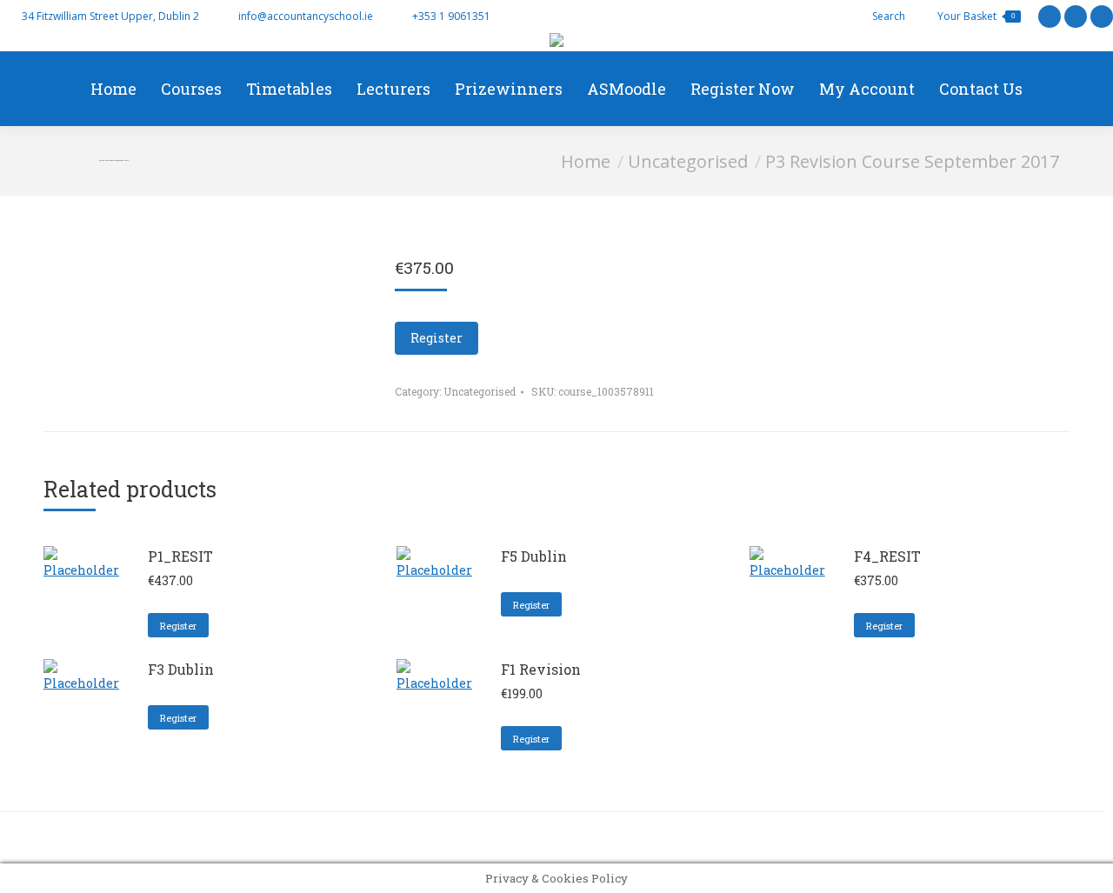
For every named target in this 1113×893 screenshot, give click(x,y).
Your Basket (976, 16)
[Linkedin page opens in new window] (1101, 16)
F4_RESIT (887, 556)
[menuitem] (113, 89)
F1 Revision (541, 669)
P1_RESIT (180, 556)
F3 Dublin (181, 669)
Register (436, 338)
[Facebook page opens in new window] (1075, 16)
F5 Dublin (534, 556)
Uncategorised (479, 391)
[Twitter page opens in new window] (1049, 16)
